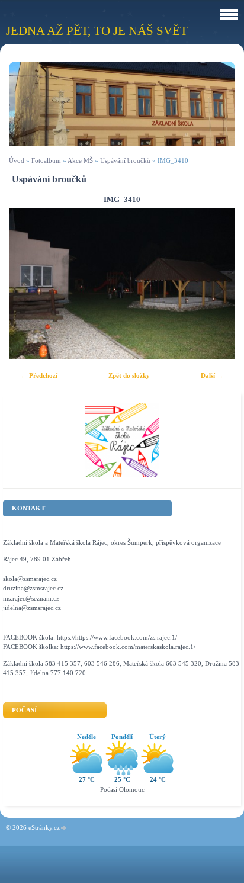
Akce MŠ (80, 160)
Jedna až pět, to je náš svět (97, 30)
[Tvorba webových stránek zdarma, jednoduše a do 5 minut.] (64, 828)
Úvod (16, 160)
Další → (212, 375)
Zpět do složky (129, 375)
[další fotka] (216, 283)
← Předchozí (39, 375)
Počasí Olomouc (122, 789)
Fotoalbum (46, 160)
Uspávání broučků (125, 160)
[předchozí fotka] (28, 283)
